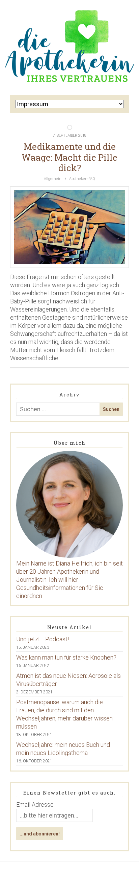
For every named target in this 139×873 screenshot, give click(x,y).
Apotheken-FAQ (82, 179)
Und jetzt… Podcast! (42, 639)
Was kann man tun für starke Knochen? (66, 657)
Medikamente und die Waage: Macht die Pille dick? (69, 157)
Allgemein (52, 179)
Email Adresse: (35, 804)
